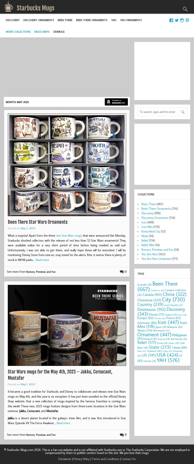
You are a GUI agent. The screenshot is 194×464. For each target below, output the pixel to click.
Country (150, 304)
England (171, 314)
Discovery (13, 20)
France (174, 318)
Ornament (154, 334)
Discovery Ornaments (38, 20)
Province (163, 339)
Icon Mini (147, 227)
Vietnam (149, 361)
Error (182, 315)
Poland (150, 339)
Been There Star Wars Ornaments (38, 222)
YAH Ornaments (131, 20)
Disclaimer (64, 459)
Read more (42, 260)
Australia (144, 284)
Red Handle (179, 338)
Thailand (154, 351)
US (149, 355)
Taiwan (179, 347)
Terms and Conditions (105, 459)
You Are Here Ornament (156, 259)
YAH (113, 20)
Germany (147, 323)
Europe (145, 318)
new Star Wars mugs (69, 235)
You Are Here (150, 254)
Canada (152, 294)
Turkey (167, 351)
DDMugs (59, 31)
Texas (141, 351)
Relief (145, 240)
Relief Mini (148, 245)
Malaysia (174, 327)
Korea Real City (151, 231)
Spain (174, 343)
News (145, 236)
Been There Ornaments (91, 20)
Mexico (144, 330)
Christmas (149, 300)
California (158, 290)
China (175, 294)
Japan (161, 327)
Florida (160, 318)
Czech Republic (173, 305)
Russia (162, 343)
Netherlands (161, 330)
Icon (144, 222)
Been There (65, 20)
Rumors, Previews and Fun (41, 271)
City (173, 299)
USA (167, 354)
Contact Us (129, 459)
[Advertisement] (67, 68)
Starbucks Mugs (35, 8)
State (160, 347)
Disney (156, 314)
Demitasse (151, 309)
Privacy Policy (82, 459)
